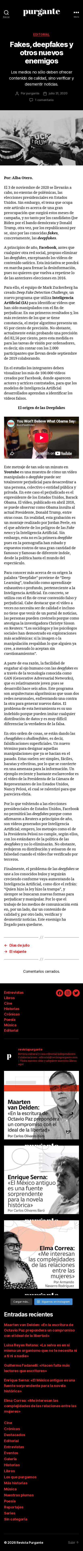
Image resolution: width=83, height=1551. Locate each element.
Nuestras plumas (19, 1495)
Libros (9, 998)
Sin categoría (15, 1519)
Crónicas (12, 1014)
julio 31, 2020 (58, 93)
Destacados (14, 1435)
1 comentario (44, 100)
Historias (11, 1009)
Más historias (15, 1483)
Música (10, 1025)
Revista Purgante (30, 1543)
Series (9, 1513)
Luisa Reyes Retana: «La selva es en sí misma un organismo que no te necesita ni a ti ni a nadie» (40, 1350)
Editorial (41, 34)
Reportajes (13, 1507)
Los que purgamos (20, 1477)
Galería (10, 1459)
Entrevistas (14, 992)
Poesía (9, 1019)
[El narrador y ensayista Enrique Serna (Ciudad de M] (41, 1183)
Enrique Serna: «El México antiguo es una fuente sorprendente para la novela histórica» (39, 1385)
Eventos (11, 1453)
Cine (8, 1003)
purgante (32, 93)
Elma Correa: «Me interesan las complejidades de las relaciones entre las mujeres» (40, 1405)
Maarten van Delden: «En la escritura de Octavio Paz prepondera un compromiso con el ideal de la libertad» (39, 1330)
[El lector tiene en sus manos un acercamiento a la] (41, 1108)
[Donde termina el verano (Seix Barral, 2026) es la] (41, 1257)
